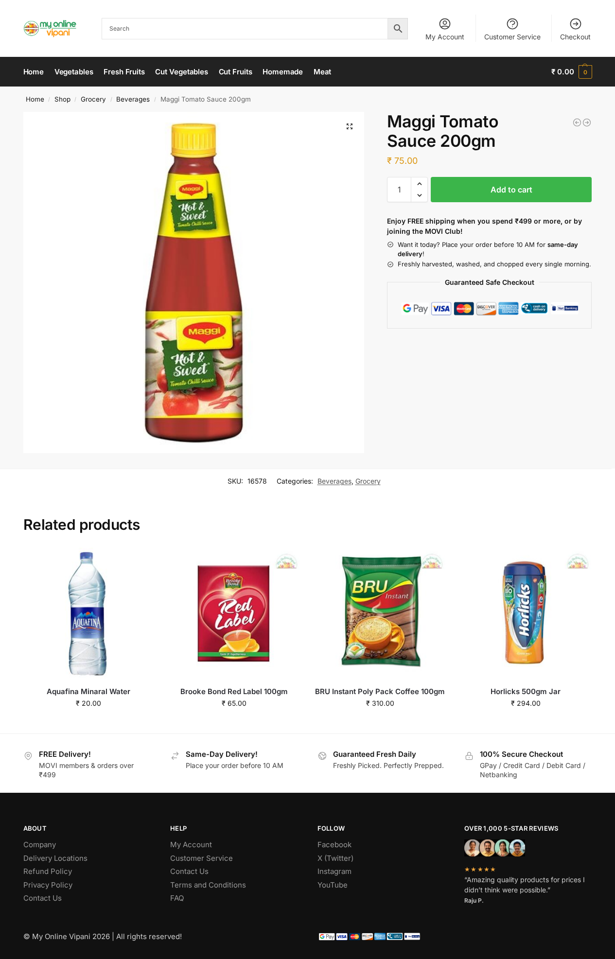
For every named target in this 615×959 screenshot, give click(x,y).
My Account (444, 37)
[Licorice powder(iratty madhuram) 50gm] (577, 122)
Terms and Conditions (208, 884)
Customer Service (512, 37)
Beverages (133, 99)
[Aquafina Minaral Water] (89, 613)
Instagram (334, 871)
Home (35, 99)
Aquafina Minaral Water (88, 691)
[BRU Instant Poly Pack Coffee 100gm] (380, 613)
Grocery (93, 99)
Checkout (575, 37)
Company (39, 844)
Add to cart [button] (88, 723)
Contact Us (42, 898)
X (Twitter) (335, 858)
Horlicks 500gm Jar (526, 691)
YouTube (332, 884)
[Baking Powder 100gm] (587, 122)
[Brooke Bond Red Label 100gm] (234, 613)
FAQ (177, 898)
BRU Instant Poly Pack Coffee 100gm (380, 691)
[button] (571, 72)
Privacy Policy (47, 884)
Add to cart (511, 189)
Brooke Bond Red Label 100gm (234, 691)
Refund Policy (47, 871)
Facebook (334, 844)
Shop (62, 99)
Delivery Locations (55, 858)
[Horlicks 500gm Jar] (525, 613)
